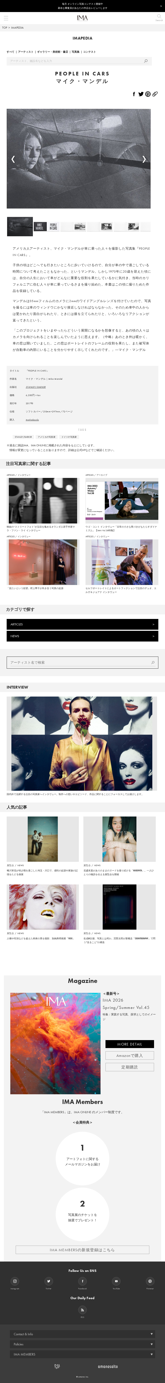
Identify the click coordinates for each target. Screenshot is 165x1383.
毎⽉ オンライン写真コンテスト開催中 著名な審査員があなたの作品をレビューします (82, 5)
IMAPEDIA (17, 27)
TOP (4, 27)
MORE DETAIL (129, 1044)
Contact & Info (23, 1334)
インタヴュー (24, 475)
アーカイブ (101, 475)
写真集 (75, 52)
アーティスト (26, 52)
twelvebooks (32, 419)
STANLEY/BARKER (36, 386)
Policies (18, 1344)
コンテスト (89, 52)
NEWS (15, 636)
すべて (10, 52)
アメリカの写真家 (46, 437)
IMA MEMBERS (24, 1354)
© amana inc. (82, 1376)
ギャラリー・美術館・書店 (52, 52)
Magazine (82, 981)
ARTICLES (11, 475)
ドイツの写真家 (69, 437)
